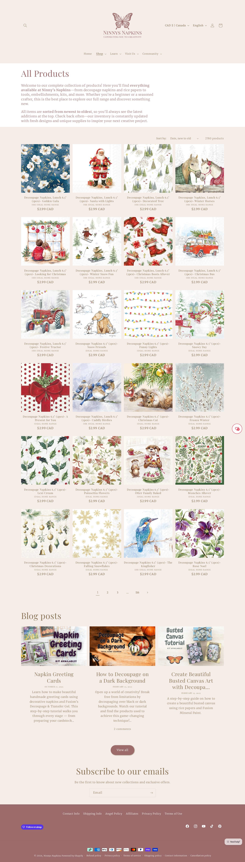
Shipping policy (153, 855)
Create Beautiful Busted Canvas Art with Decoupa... (191, 680)
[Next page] (147, 592)
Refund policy (93, 855)
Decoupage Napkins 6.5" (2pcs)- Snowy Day (199, 345)
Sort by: (161, 138)
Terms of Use (173, 813)
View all (122, 750)
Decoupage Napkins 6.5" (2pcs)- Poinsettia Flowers (97, 491)
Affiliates (132, 813)
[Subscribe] (151, 793)
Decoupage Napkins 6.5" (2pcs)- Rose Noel (199, 564)
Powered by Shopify (72, 855)
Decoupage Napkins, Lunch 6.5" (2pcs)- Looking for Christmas (45, 272)
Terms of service (132, 855)
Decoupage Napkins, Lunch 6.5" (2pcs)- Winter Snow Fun (97, 272)
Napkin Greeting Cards (54, 677)
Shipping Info (92, 813)
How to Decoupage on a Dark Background (122, 677)
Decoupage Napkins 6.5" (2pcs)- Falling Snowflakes (97, 564)
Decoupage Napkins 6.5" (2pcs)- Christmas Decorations (45, 564)
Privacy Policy (151, 813)
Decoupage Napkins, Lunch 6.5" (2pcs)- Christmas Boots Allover (148, 272)
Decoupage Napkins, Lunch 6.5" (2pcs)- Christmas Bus (200, 272)
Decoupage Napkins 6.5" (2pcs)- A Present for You (45, 418)
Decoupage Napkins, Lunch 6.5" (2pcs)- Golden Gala (45, 199)
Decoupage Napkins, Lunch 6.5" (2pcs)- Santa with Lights (97, 199)
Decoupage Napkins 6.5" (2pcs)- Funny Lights (148, 345)
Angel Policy (113, 813)
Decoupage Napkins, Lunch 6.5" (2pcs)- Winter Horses (200, 199)
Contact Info (71, 813)
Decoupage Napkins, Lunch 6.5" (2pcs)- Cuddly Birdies (97, 418)
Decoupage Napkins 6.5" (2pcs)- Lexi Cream (45, 491)
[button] (25, 26)
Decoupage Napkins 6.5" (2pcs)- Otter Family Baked (148, 491)
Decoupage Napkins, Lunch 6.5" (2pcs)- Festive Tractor (45, 345)
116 (137, 592)
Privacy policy (112, 855)
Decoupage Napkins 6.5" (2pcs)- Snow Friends (97, 345)
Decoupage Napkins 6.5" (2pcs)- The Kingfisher (148, 564)
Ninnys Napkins (52, 855)
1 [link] (97, 592)
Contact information (176, 855)
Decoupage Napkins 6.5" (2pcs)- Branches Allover (199, 491)
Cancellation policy (200, 855)
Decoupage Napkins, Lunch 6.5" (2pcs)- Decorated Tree (148, 199)
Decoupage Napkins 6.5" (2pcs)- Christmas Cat (148, 418)
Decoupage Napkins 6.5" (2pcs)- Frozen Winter (199, 418)
